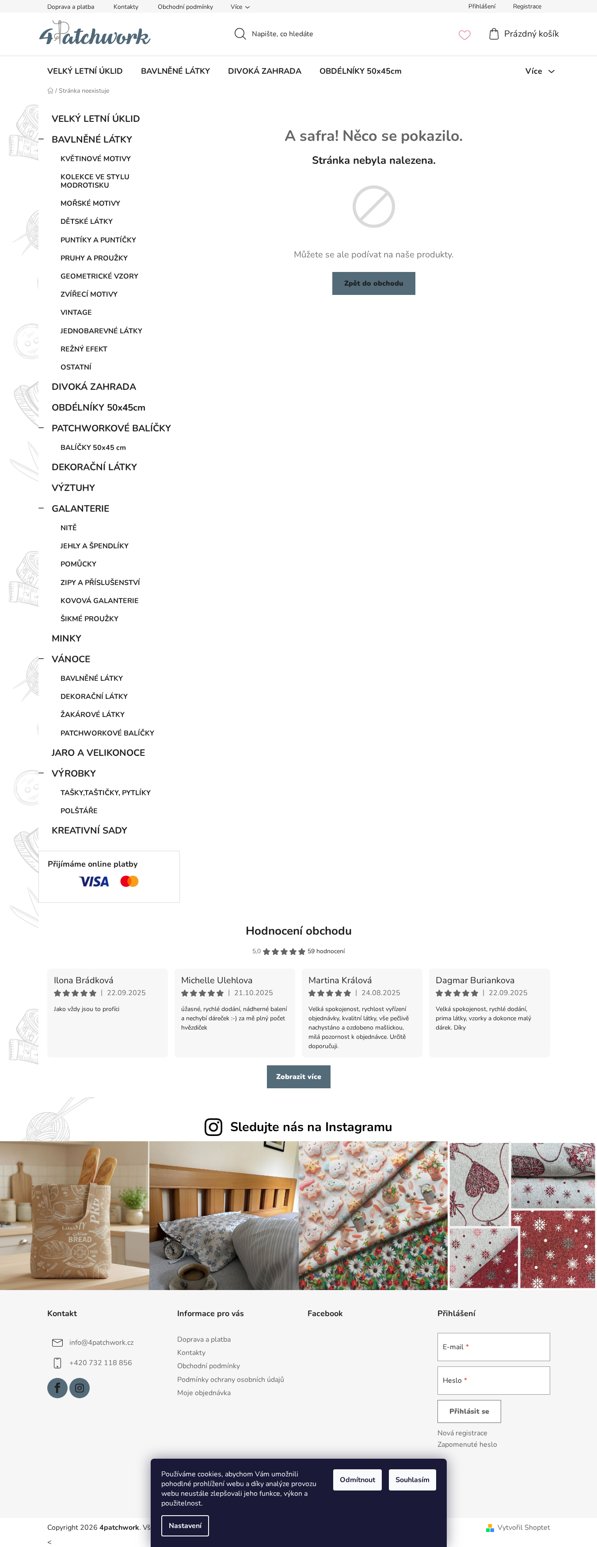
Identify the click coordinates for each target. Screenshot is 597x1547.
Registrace (527, 6)
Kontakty (126, 7)
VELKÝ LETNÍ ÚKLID (96, 119)
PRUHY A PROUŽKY (94, 258)
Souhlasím (412, 1480)
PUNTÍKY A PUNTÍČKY (98, 240)
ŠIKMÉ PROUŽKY (89, 619)
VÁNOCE (71, 659)
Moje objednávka (204, 1393)
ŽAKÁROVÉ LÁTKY (93, 715)
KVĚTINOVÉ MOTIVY (96, 159)
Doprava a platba (70, 7)
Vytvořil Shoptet (524, 1527)
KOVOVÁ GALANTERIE (100, 601)
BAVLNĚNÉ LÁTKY (92, 139)
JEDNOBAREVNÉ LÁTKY (101, 331)
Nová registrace (462, 1433)
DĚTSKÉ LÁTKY (87, 221)
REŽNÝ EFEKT (84, 349)
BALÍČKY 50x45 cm (93, 448)
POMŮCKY (78, 564)
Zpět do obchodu (373, 283)
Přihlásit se (469, 1411)
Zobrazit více (298, 1077)
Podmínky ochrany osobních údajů (230, 1380)
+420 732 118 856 (100, 1363)
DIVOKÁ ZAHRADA (94, 387)
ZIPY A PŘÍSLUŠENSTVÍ (100, 583)
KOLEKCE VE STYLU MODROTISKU (95, 181)
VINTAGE (76, 312)
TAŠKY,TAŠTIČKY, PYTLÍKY (106, 793)
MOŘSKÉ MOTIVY (90, 203)
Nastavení (185, 1526)
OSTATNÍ (76, 367)
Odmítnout (357, 1480)
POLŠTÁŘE (79, 811)
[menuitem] (85, 71)
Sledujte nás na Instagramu (311, 1127)
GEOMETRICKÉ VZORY (99, 276)
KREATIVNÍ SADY (89, 830)
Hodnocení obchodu (299, 931)
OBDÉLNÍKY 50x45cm (98, 407)
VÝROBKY (74, 773)
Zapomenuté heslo (467, 1444)
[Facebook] (57, 1388)
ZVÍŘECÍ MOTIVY (89, 294)
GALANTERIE (80, 508)
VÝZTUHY (73, 488)
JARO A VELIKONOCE (98, 753)
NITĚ (69, 528)
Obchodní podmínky (185, 7)
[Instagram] (79, 1388)
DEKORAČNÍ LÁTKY (94, 467)
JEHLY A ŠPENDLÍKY (95, 546)
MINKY (66, 638)
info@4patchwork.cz (101, 1342)
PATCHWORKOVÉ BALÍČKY (111, 428)
